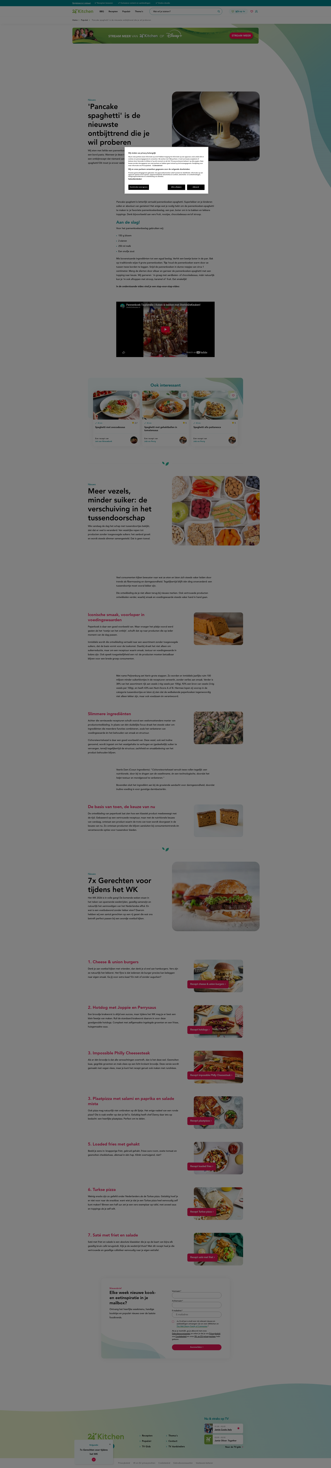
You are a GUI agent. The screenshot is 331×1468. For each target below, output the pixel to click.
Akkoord (196, 187)
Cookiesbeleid (157, 165)
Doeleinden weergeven (139, 187)
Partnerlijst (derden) (135, 179)
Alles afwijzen (176, 187)
